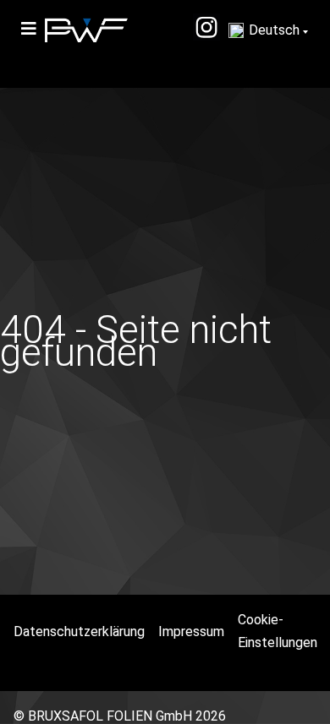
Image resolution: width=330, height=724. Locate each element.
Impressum (191, 631)
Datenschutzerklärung (79, 631)
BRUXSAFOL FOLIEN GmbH (110, 716)
